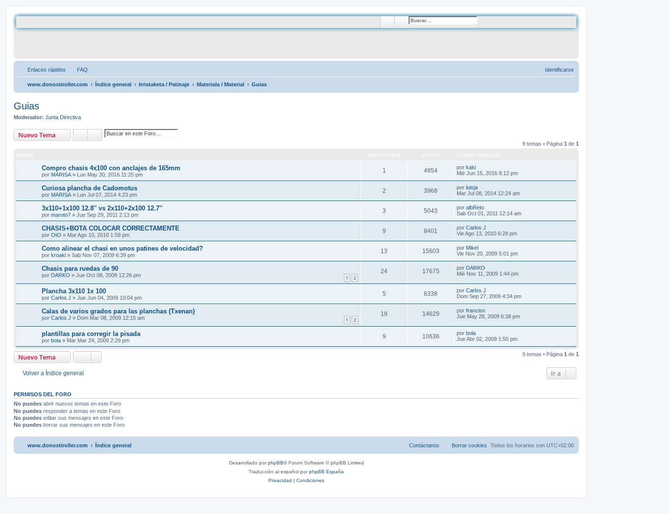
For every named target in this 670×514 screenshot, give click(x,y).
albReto (475, 207)
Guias (26, 106)
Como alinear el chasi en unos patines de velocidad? (122, 248)
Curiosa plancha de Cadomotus (89, 188)
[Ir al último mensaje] (480, 167)
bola (56, 340)
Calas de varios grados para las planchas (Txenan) (118, 311)
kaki (471, 167)
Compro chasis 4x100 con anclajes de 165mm (111, 168)
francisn (475, 310)
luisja (472, 187)
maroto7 (61, 215)
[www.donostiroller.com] (95, 36)
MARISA (61, 175)
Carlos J (476, 228)
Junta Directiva (63, 117)
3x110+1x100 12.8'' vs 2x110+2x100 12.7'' (102, 208)
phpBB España (326, 471)
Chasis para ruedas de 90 (80, 268)
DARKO (60, 275)
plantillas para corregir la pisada (91, 333)
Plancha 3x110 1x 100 (74, 291)
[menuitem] (78, 70)
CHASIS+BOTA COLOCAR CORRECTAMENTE (111, 228)
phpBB (275, 462)
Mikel (472, 248)
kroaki (58, 255)
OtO (56, 235)
